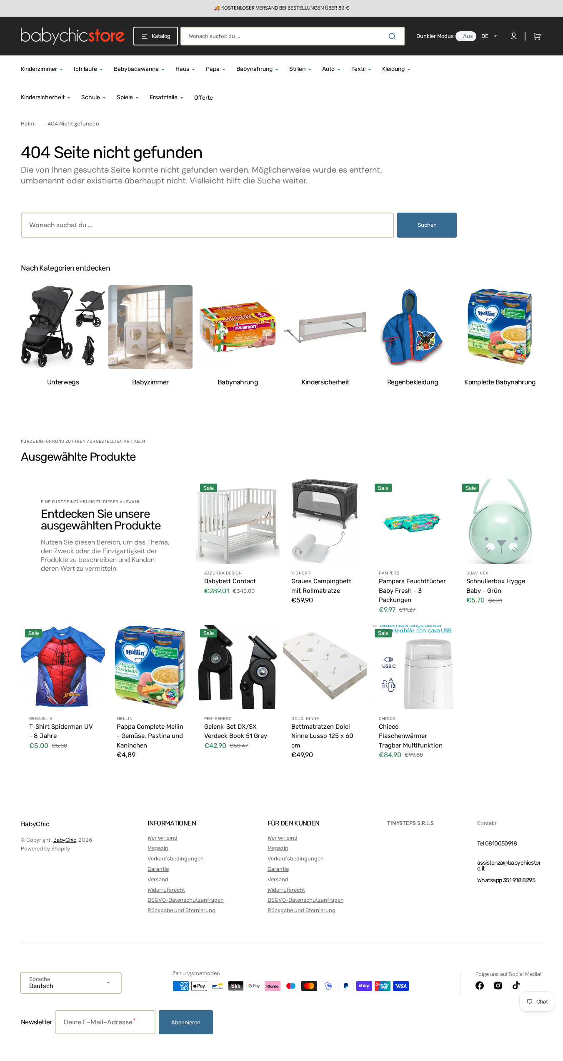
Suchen (427, 225)
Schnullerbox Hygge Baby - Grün (495, 585)
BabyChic (64, 839)
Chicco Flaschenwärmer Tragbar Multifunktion (411, 736)
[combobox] (292, 36)
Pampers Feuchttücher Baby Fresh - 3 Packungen (412, 590)
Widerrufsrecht (166, 890)
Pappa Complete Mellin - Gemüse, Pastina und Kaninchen (150, 736)
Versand (158, 879)
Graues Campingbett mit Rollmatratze (321, 585)
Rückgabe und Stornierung (181, 910)
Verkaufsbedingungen (176, 858)
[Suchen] (394, 36)
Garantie (158, 869)
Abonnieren (185, 1022)
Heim (27, 123)
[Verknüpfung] (281, 8)
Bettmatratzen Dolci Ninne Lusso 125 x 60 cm (322, 736)
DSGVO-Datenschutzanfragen (186, 900)
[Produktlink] (238, 550)
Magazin (158, 848)
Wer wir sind (163, 838)
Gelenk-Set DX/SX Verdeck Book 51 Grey (235, 731)
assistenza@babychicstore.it (508, 865)
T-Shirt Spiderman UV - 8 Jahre (61, 731)
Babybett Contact (230, 581)
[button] (535, 36)
